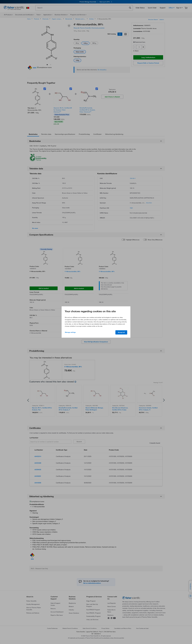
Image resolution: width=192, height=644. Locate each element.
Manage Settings (70, 332)
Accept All (121, 332)
